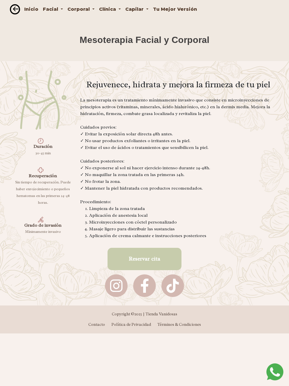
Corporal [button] (79, 9)
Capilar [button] (135, 9)
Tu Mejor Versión (175, 9)
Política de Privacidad (131, 324)
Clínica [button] (108, 9)
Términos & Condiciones (179, 324)
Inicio (31, 9)
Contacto (96, 324)
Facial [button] (51, 9)
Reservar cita (144, 258)
